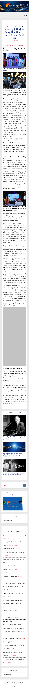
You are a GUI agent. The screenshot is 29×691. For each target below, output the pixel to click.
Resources (23, 684)
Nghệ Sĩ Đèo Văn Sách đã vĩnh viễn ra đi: (13, 610)
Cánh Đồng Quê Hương (9, 642)
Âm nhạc (18, 682)
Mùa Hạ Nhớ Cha (7, 621)
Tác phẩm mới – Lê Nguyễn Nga (11, 638)
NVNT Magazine (14, 684)
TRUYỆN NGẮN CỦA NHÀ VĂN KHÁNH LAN (14, 552)
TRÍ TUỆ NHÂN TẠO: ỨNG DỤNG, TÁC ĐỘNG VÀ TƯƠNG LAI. (13, 454)
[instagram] (14, 686)
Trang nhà (9, 682)
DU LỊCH (8, 684)
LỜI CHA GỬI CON (7, 617)
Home (5, 682)
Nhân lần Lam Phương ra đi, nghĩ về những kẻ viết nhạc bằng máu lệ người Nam (14, 473)
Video (19, 684)
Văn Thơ (14, 682)
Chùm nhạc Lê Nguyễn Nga (10, 576)
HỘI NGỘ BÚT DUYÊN (8, 548)
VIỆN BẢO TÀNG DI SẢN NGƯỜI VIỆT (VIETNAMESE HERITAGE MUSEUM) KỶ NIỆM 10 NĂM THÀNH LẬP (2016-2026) (14, 628)
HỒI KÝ (5, 573)
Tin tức (14, 24)
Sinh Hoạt (22, 682)
